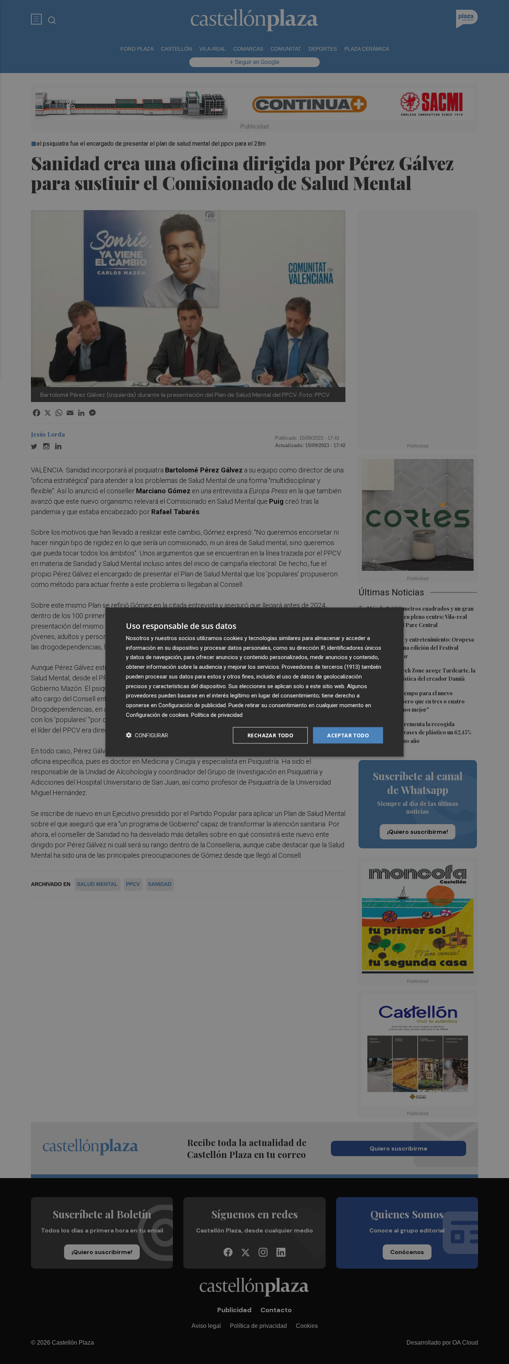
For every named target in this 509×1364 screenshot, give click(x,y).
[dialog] (254, 682)
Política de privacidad (217, 714)
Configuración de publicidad (192, 705)
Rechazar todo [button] (270, 734)
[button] (147, 735)
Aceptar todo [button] (348, 734)
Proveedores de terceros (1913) (321, 667)
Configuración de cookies (157, 714)
